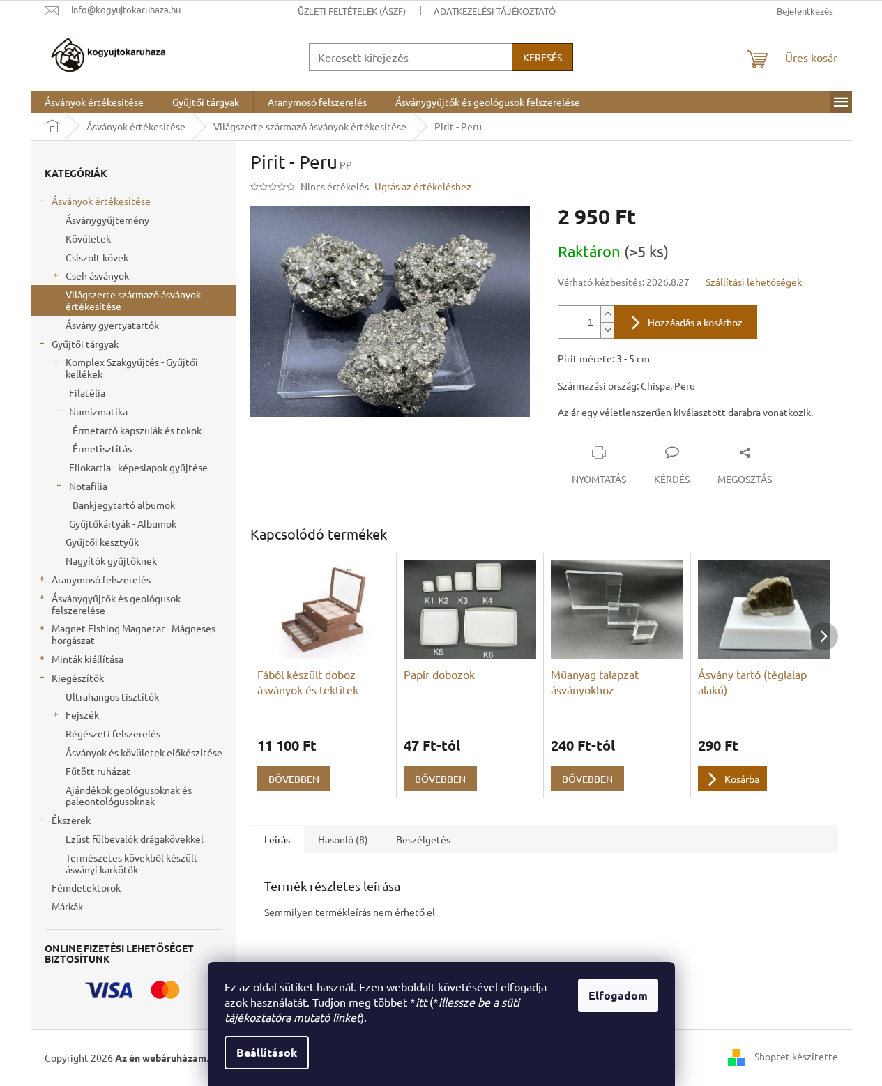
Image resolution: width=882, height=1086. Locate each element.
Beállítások (266, 1052)
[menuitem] (94, 102)
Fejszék (82, 714)
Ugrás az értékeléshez (422, 186)
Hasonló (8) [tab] (343, 839)
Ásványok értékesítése (101, 200)
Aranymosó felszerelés (101, 579)
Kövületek (88, 238)
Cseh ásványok (97, 275)
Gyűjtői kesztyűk (102, 541)
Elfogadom (618, 995)
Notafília (88, 486)
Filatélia (87, 392)
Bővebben (293, 778)
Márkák (67, 906)
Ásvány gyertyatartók (112, 325)
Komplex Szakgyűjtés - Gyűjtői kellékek (132, 367)
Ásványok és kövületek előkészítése (144, 752)
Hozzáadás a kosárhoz (695, 322)
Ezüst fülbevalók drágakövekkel (135, 838)
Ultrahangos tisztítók (112, 696)
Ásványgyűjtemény (107, 219)
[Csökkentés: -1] (607, 330)
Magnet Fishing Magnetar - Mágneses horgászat (133, 634)
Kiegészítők (78, 677)
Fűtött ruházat (98, 771)
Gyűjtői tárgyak (85, 343)
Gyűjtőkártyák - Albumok (122, 523)
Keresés (542, 57)
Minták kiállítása (87, 658)
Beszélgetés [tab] (423, 839)
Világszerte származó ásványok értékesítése (133, 300)
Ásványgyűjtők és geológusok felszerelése (116, 604)
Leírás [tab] (277, 839)
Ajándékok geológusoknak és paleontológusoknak (129, 795)
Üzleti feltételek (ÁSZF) (352, 11)
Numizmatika (98, 411)
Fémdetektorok (86, 887)
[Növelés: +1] (607, 314)
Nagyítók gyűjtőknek (111, 560)
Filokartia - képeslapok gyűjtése (138, 467)
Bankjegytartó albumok (124, 504)
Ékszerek (71, 819)
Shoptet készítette (796, 1056)
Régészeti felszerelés (113, 733)
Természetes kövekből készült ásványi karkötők (132, 863)
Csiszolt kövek (97, 257)
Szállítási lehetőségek (754, 281)
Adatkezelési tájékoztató (495, 11)
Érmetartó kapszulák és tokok (137, 430)
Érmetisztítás (102, 448)
